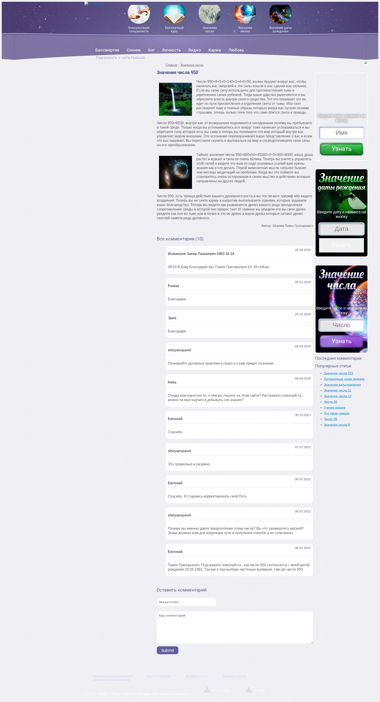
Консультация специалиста (139, 29)
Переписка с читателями (119, 57)
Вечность (172, 50)
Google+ (260, 690)
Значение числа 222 (338, 373)
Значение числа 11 (337, 390)
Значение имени (245, 29)
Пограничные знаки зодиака (344, 379)
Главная (171, 65)
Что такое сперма (336, 413)
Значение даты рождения (280, 29)
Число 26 (330, 419)
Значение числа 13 (337, 396)
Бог (151, 50)
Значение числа (191, 65)
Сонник (134, 50)
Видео (194, 50)
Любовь (236, 50)
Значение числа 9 (337, 424)
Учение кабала (334, 407)
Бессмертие (107, 50)
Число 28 (330, 402)
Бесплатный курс (174, 29)
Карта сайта (221, 690)
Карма (214, 50)
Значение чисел (210, 29)
